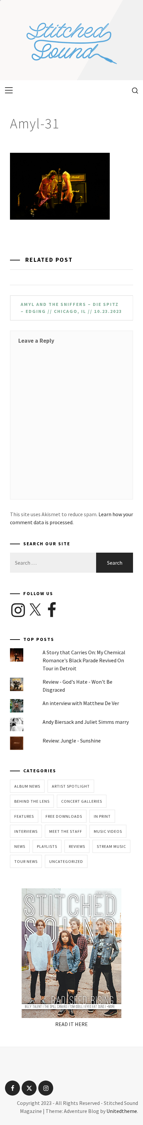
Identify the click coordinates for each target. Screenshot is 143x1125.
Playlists (47, 846)
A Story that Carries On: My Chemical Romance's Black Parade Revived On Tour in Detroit (84, 660)
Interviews (26, 831)
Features (24, 816)
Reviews (77, 846)
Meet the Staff (65, 831)
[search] (132, 90)
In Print (102, 816)
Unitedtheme (121, 1111)
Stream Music (111, 846)
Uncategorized (66, 861)
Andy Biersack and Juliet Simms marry (86, 721)
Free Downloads (64, 816)
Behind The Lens (32, 801)
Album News (27, 786)
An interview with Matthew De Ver (81, 703)
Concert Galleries (81, 801)
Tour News (26, 861)
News (19, 846)
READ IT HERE (71, 1024)
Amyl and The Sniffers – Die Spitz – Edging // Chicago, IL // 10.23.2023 (71, 307)
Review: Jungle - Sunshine (72, 740)
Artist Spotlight (71, 786)
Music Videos (108, 831)
